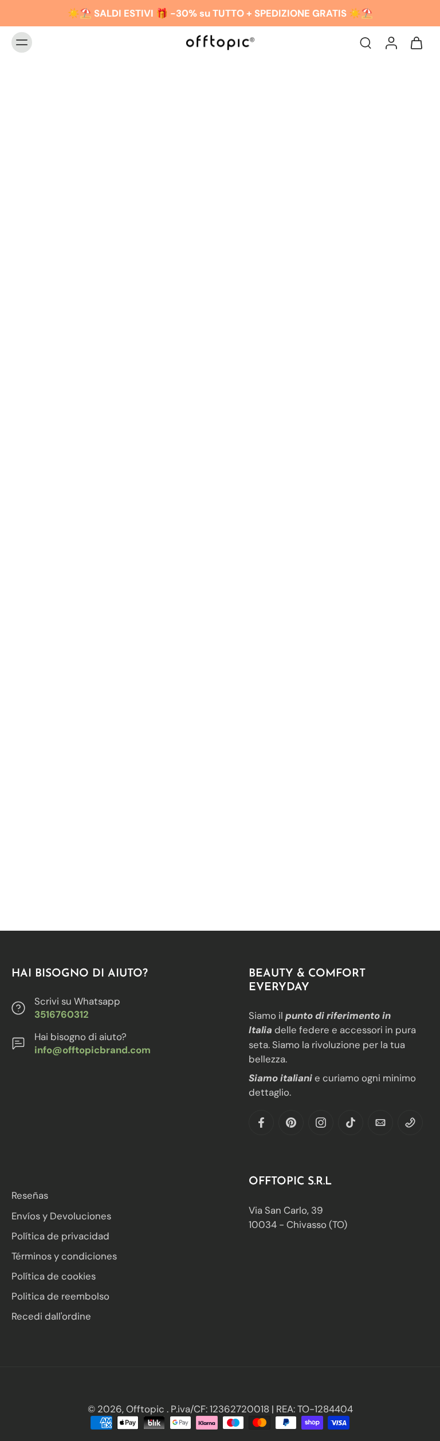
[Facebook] (261, 1122)
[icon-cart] (416, 42)
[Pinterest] (291, 1122)
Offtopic (146, 1409)
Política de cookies (53, 1276)
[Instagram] (320, 1122)
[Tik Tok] (350, 1122)
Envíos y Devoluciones (61, 1215)
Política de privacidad (60, 1235)
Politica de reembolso (60, 1296)
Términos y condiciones (64, 1256)
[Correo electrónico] (380, 1122)
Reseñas (29, 1195)
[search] (365, 42)
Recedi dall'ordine (51, 1316)
